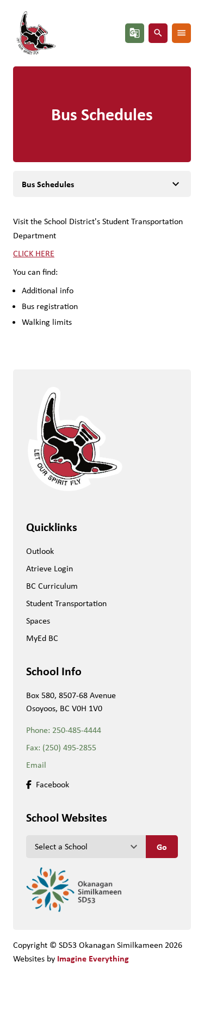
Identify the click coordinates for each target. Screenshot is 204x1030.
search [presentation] (158, 33)
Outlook (40, 551)
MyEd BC (42, 638)
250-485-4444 (76, 730)
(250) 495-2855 (69, 747)
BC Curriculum (52, 585)
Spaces (38, 620)
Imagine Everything (93, 958)
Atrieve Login (49, 568)
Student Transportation (66, 603)
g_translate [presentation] (134, 33)
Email (36, 764)
